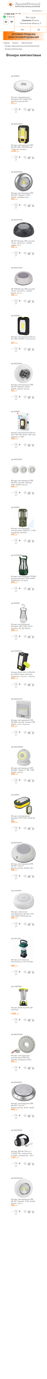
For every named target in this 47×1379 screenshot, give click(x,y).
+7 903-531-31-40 (12, 14)
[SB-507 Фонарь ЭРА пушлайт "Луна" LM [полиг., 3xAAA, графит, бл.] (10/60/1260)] (23, 230)
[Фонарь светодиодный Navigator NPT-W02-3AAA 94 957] (23, 805)
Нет (22, 29)
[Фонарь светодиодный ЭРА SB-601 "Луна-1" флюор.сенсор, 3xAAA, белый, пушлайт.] (23, 853)
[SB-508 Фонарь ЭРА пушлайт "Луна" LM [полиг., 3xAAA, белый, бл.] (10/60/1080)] (23, 278)
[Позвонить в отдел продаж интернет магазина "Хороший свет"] (3, 10)
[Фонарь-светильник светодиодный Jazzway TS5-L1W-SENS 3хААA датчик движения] (23, 901)
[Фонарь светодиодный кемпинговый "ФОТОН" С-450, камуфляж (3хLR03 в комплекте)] (23, 517)
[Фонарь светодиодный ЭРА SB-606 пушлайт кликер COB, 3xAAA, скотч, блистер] (23, 709)
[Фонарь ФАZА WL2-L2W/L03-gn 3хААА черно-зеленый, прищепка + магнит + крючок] (23, 661)
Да (39, 29)
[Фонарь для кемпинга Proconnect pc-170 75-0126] (23, 949)
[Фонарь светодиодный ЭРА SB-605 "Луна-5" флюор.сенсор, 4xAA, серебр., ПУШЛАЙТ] (23, 1092)
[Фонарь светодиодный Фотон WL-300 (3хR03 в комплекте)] (23, 326)
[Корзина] (33, 110)
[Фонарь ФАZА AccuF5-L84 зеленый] (23, 997)
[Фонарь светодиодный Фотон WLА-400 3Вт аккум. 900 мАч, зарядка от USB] (23, 422)
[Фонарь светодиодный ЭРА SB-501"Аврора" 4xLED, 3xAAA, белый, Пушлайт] (23, 374)
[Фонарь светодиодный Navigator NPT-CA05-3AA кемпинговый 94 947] (23, 86)
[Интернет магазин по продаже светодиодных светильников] (23, 4)
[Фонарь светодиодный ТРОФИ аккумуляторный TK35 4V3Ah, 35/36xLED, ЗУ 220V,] (23, 565)
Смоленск (36, 10)
